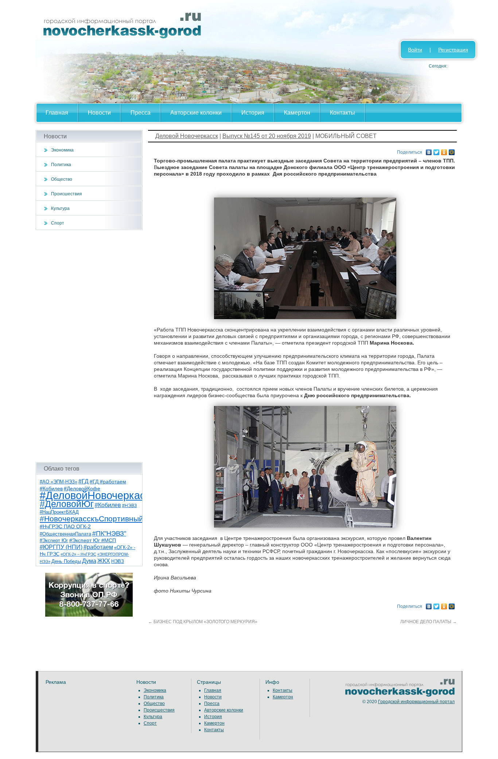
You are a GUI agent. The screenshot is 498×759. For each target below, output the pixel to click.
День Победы (66, 561)
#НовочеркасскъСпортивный (91, 518)
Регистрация (453, 50)
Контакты (342, 113)
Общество (61, 179)
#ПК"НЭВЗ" (109, 533)
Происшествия (66, 193)
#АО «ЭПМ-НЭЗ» (58, 481)
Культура (60, 208)
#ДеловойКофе (82, 488)
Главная (57, 113)
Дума (89, 560)
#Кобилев (108, 505)
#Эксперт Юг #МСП (92, 540)
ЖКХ (103, 561)
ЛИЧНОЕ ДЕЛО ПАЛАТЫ (428, 621)
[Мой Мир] (452, 150)
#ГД (83, 481)
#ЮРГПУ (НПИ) (61, 547)
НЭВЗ (117, 561)
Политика (61, 164)
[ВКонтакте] (429, 150)
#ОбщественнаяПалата (65, 534)
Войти (415, 50)
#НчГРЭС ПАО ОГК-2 (65, 526)
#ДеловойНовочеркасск (98, 495)
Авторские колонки (196, 113)
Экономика (62, 150)
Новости (99, 113)
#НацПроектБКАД (59, 512)
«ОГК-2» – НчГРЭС (78, 554)
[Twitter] (436, 150)
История (252, 113)
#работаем (98, 547)
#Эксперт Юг (54, 540)
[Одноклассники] (444, 150)
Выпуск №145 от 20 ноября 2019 (266, 136)
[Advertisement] (89, 346)
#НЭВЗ (129, 505)
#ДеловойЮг (67, 504)
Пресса (141, 113)
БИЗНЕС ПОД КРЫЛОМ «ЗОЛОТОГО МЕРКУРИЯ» (202, 621)
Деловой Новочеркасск (186, 136)
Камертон (297, 113)
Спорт (57, 223)
